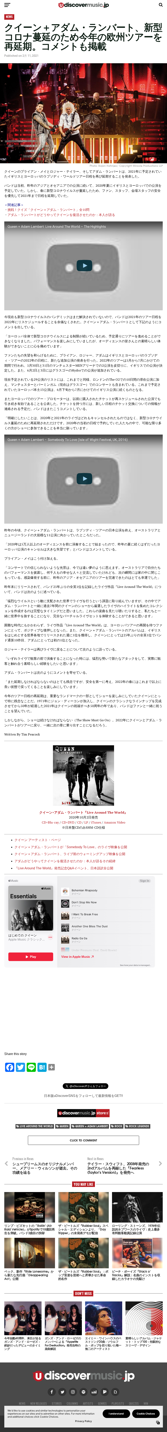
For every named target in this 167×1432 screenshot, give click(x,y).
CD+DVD (68, 822)
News (22, 1403)
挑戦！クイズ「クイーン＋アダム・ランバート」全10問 (48, 209)
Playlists (118, 1403)
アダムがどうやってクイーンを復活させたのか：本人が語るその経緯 (64, 861)
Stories (57, 1403)
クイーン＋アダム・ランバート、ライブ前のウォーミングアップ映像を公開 (69, 854)
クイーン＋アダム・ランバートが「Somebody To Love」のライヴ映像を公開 (70, 847)
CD (79, 822)
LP (86, 822)
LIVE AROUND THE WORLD (36, 1126)
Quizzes (134, 1403)
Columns (72, 1403)
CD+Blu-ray (50, 822)
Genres (102, 1403)
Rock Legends (139, 1126)
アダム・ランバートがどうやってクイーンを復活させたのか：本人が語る (61, 215)
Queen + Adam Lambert (91, 1126)
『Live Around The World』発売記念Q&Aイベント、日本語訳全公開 (63, 868)
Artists (88, 1403)
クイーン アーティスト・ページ (37, 840)
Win (146, 1403)
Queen (64, 1126)
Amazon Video (114, 822)
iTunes (96, 822)
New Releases (38, 1403)
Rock (118, 1126)
